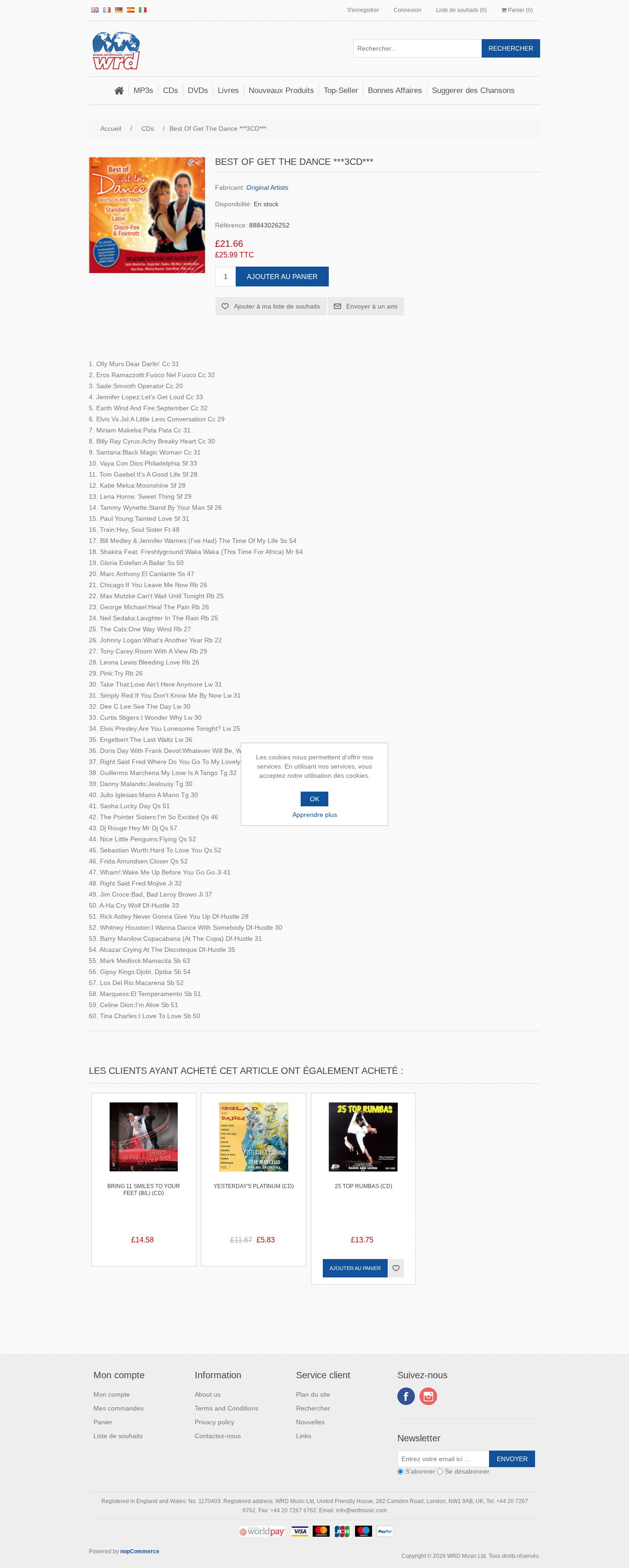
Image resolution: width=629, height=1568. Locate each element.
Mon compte (111, 1394)
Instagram (428, 1396)
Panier (102, 1422)
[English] (94, 9)
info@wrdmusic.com (361, 1510)
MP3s (143, 90)
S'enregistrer (363, 10)
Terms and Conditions (226, 1408)
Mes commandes (118, 1408)
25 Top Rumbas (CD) (363, 1186)
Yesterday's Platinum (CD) (254, 1186)
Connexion (407, 10)
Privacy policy (214, 1422)
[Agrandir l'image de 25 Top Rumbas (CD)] (363, 1145)
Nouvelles (310, 1422)
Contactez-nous (218, 1436)
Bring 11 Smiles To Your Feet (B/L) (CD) (143, 1189)
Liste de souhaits (118, 1436)
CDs (170, 90)
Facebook (406, 1396)
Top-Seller (341, 90)
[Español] (130, 9)
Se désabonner (467, 1471)
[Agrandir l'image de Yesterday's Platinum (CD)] (253, 1145)
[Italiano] (142, 9)
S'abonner (420, 1471)
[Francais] (106, 9)
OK (314, 799)
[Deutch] (118, 9)
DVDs (198, 90)
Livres (228, 90)
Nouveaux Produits (281, 90)
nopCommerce (139, 1551)
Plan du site (313, 1394)
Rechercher (313, 1408)
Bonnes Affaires (395, 90)
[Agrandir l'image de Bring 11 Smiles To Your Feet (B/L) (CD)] (144, 1145)
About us (208, 1394)
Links (303, 1436)
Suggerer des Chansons (473, 90)
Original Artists (267, 187)
